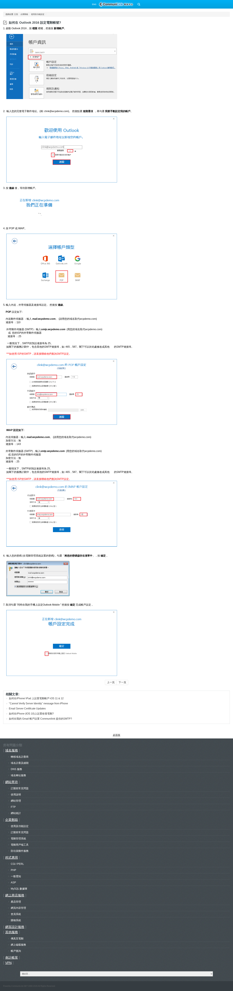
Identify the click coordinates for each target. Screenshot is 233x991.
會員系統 (16, 914)
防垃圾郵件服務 (20, 851)
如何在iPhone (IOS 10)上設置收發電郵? (31, 713)
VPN (8, 962)
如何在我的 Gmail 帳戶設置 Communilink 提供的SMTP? (40, 718)
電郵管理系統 (18, 838)
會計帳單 (11, 957)
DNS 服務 (16, 769)
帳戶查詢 (16, 951)
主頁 (16, 14)
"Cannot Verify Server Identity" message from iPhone (38, 703)
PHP (13, 870)
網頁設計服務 (14, 927)
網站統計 (16, 813)
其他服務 (11, 932)
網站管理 (16, 800)
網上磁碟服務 (18, 944)
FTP (13, 807)
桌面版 (116, 735)
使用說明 (16, 794)
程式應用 (11, 857)
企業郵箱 (24, 14)
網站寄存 (11, 782)
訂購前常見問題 (20, 788)
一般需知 (16, 876)
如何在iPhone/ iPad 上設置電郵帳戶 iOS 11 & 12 (36, 698)
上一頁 (111, 682)
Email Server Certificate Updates (27, 708)
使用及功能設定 (37, 14)
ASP (13, 882)
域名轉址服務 (18, 775)
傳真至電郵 (17, 938)
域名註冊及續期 (20, 763)
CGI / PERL (17, 864)
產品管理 (16, 901)
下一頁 (122, 682)
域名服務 (11, 750)
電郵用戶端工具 (20, 844)
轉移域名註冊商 (20, 756)
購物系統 (16, 920)
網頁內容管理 (18, 908)
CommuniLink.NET (19, 986)
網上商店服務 (14, 895)
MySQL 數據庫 (19, 888)
